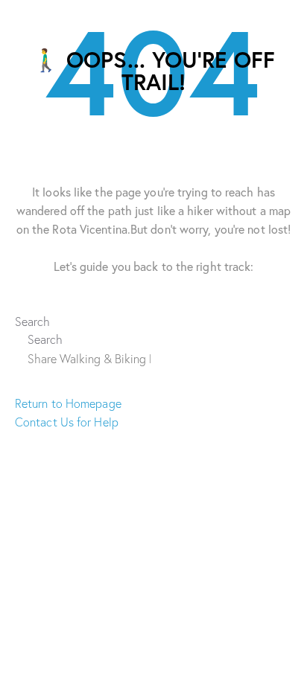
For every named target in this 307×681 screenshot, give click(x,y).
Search (33, 321)
